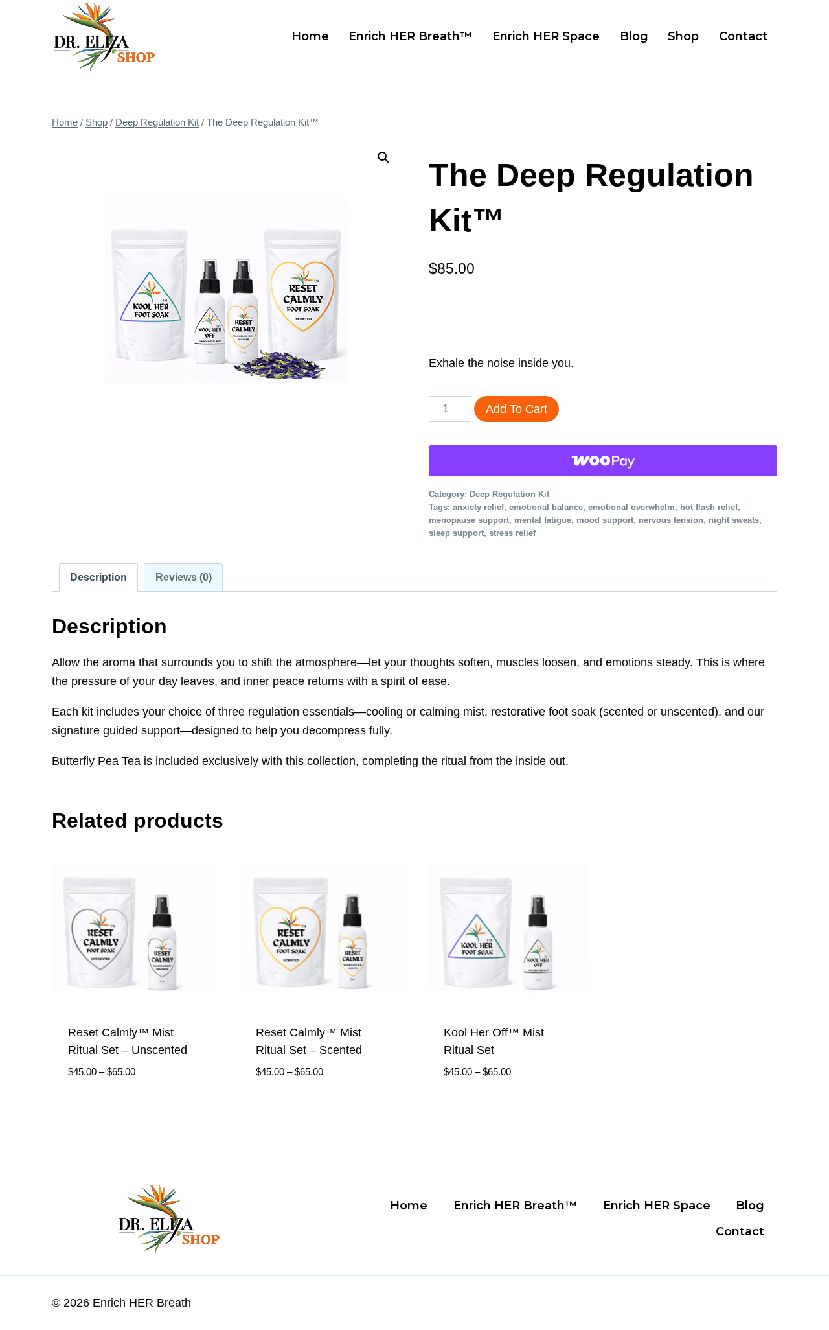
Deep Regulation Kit (509, 494)
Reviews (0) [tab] (183, 577)
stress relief (512, 533)
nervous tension (671, 520)
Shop (683, 36)
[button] (383, 157)
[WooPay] (603, 460)
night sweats (734, 520)
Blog (634, 36)
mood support (604, 520)
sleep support (456, 533)
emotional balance (546, 507)
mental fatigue (542, 520)
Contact (743, 36)
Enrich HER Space (546, 36)
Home (310, 36)
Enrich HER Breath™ (410, 36)
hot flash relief (709, 507)
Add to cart (516, 408)
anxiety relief (478, 507)
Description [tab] (98, 577)
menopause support (469, 520)
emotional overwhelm (631, 507)
